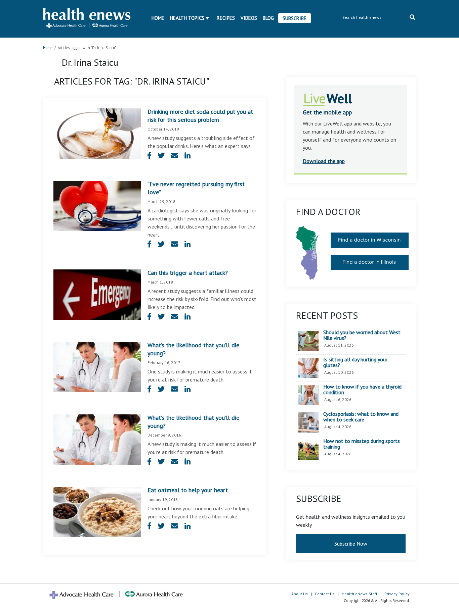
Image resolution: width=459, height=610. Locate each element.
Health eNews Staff (359, 593)
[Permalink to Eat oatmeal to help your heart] (97, 511)
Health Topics (187, 18)
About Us (299, 593)
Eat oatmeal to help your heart (188, 490)
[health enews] (87, 19)
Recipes (226, 18)
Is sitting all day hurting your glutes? (355, 362)
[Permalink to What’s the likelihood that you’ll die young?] (97, 366)
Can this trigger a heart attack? (188, 272)
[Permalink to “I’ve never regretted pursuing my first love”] (97, 205)
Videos (249, 18)
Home (158, 18)
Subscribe (294, 18)
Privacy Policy (397, 593)
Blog (268, 18)
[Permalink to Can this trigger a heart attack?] (97, 294)
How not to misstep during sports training (361, 444)
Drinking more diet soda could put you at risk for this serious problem (200, 115)
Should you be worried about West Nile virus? (362, 335)
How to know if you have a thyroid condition (362, 390)
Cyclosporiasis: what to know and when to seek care (361, 417)
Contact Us (325, 593)
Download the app (324, 161)
